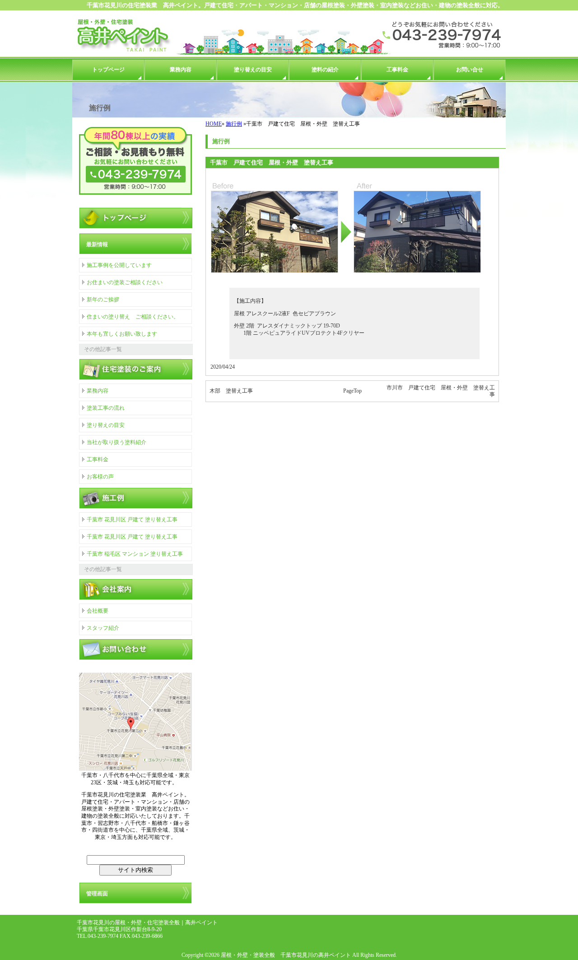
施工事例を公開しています (119, 265)
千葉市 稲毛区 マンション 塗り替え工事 (135, 554)
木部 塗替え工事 (231, 391)
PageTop (352, 391)
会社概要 (97, 611)
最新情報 (97, 244)
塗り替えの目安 (253, 69)
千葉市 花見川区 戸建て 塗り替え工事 (132, 519)
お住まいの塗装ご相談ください (125, 282)
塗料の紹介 (325, 69)
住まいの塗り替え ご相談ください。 (133, 317)
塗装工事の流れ (106, 408)
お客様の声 (100, 476)
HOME (213, 124)
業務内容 (180, 69)
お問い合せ (469, 69)
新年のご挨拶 (103, 299)
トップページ (108, 69)
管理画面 (97, 893)
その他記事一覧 (103, 349)
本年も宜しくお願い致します (122, 334)
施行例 (234, 124)
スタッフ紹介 (103, 628)
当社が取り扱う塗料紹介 (116, 442)
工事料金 (397, 69)
